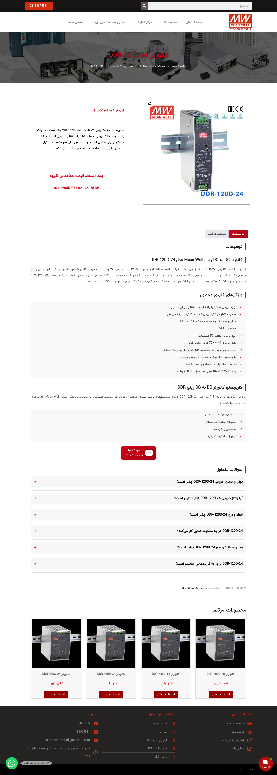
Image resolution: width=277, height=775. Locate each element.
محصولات (170, 22)
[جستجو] (144, 6)
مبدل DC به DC (167, 66)
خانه (183, 66)
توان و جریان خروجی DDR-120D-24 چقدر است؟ (209, 482)
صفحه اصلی (194, 22)
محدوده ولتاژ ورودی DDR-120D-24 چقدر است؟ (210, 547)
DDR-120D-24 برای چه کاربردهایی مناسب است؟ (209, 564)
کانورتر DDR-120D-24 (109, 110)
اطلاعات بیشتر (221, 694)
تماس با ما (75, 22)
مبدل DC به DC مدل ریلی (138, 66)
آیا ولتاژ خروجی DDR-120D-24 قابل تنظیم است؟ (208, 498)
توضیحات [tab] (238, 234)
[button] (149, 104)
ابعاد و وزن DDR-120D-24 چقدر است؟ (216, 514)
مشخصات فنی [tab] (217, 234)
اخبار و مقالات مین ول (110, 22)
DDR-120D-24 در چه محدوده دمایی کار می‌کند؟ (210, 531)
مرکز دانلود (145, 22)
